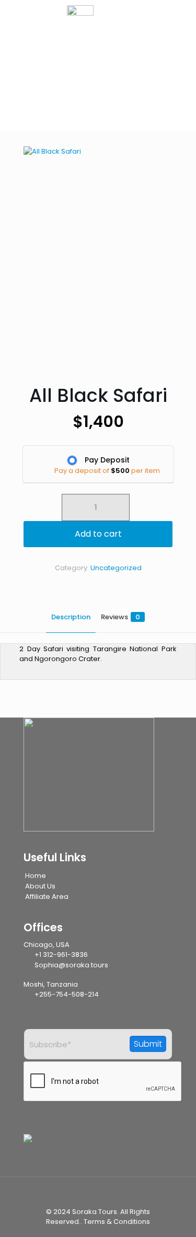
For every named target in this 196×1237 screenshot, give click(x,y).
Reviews (120, 617)
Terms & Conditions (117, 1222)
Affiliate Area (46, 896)
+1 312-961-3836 (60, 954)
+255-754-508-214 (66, 994)
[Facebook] (63, 1153)
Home (35, 876)
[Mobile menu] (177, 36)
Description (70, 617)
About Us (40, 886)
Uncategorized (116, 568)
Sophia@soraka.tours (70, 965)
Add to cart (98, 534)
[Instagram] (93, 1153)
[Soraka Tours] (98, 26)
